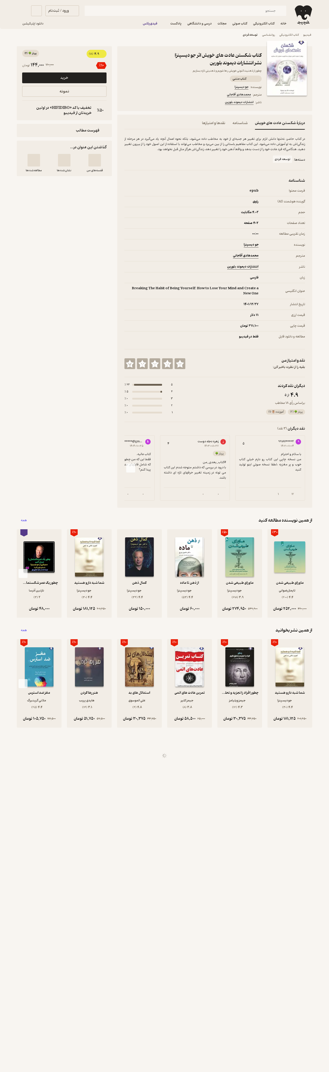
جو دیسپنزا (241, 87)
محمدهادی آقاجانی (239, 94)
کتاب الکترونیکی (289, 35)
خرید (64, 78)
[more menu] (127, 102)
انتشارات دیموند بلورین (239, 102)
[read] (34, 160)
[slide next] (130, 468)
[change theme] (22, 10)
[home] (303, 15)
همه (24, 520)
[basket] (36, 10)
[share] (159, 102)
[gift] (148, 102)
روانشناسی (268, 35)
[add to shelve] (94, 160)
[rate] (180, 363)
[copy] (26, 110)
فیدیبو (307, 35)
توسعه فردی (250, 35)
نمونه (64, 91)
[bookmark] (137, 102)
